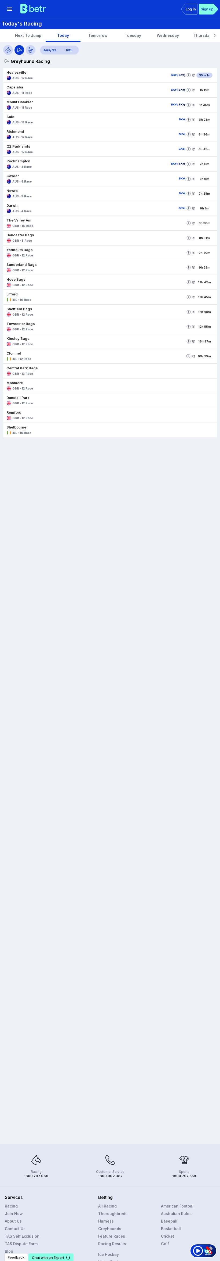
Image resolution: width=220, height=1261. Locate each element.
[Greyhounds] (19, 50)
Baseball (169, 1221)
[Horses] (8, 50)
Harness (106, 1221)
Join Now (14, 1213)
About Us (13, 1221)
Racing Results (112, 1243)
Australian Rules (176, 1213)
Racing (11, 1206)
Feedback (16, 1257)
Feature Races (111, 1236)
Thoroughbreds (112, 1213)
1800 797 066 (36, 1176)
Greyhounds (109, 1228)
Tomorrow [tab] (98, 35)
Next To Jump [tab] (28, 35)
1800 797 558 (184, 1176)
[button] (86, 75)
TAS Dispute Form (21, 1243)
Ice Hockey (108, 1254)
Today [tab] (63, 35)
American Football (178, 1206)
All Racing (107, 1206)
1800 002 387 (110, 1176)
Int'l (69, 50)
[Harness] (30, 50)
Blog (9, 1251)
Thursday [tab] (202, 35)
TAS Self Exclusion (22, 1236)
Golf (165, 1243)
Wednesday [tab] (168, 35)
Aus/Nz (49, 50)
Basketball (171, 1228)
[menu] (9, 9)
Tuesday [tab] (133, 35)
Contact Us (15, 1228)
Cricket (167, 1236)
